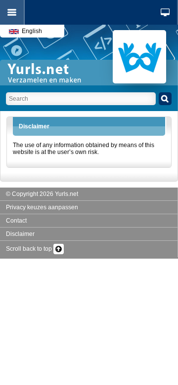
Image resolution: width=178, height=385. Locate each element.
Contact (16, 220)
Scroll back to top (29, 248)
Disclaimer (20, 234)
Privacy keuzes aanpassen (42, 207)
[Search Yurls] (165, 98)
